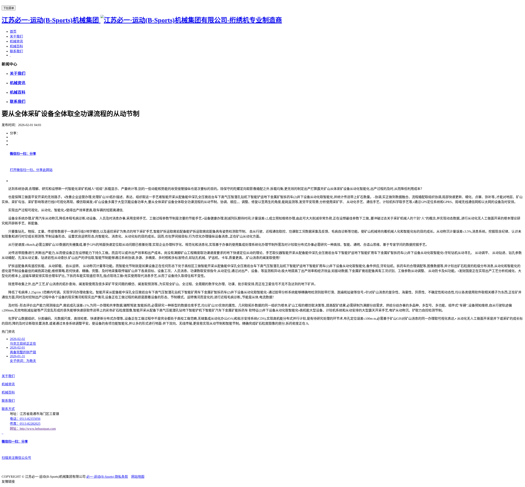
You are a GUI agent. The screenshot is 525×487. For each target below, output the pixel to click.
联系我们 (16, 51)
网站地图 (137, 476)
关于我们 (16, 36)
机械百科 (16, 46)
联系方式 (8, 409)
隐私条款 (121, 476)
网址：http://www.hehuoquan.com (33, 428)
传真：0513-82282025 (25, 423)
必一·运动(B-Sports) (100, 476)
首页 (13, 31)
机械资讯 (16, 41)
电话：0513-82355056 (25, 418)
